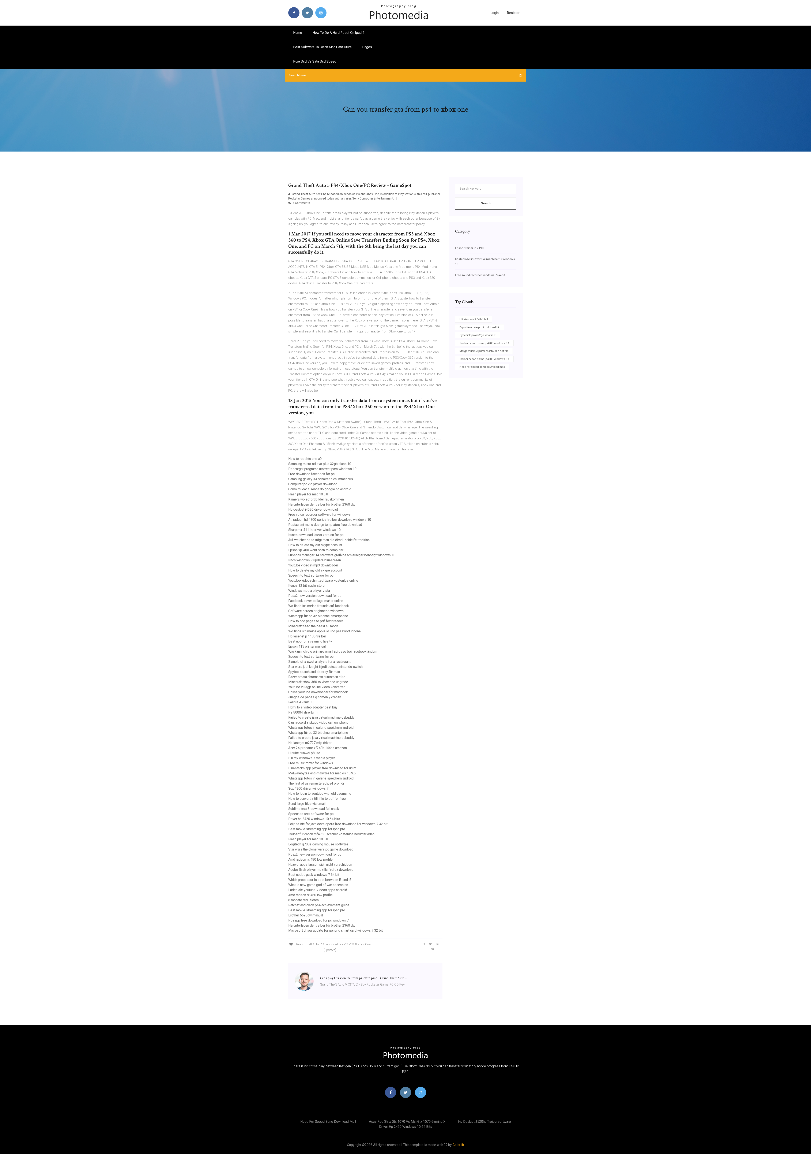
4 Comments (301, 203)
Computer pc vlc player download (312, 484)
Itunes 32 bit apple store (306, 586)
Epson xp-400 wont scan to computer (315, 550)
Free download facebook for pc (311, 474)
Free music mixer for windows (310, 763)
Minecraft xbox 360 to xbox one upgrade (318, 682)
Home (297, 33)
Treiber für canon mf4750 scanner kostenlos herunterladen (331, 834)
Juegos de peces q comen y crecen (314, 697)
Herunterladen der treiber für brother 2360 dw (321, 504)
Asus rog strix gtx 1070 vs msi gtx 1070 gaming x (407, 1122)
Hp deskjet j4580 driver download (313, 509)
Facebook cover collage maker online (315, 601)
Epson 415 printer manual (307, 646)
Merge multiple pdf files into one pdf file (484, 351)
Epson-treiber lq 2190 (469, 248)
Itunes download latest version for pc (315, 535)
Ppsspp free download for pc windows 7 (318, 920)
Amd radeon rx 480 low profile (310, 859)
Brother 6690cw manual (305, 915)
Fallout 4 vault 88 (300, 702)
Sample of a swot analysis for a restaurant (319, 662)
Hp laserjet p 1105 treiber (307, 636)
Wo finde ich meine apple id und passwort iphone (324, 631)
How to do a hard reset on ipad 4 (338, 33)
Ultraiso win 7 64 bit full (474, 319)
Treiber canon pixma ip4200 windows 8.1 (484, 343)
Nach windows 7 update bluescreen (314, 560)
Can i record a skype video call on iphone (318, 723)
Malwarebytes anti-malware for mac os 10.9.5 (322, 773)
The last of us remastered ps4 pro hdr (316, 783)
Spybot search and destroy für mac (314, 672)
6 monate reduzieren (303, 900)
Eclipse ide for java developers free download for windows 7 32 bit (338, 824)
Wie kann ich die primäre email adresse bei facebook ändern (332, 651)
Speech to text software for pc (310, 575)
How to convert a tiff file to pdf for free (317, 799)
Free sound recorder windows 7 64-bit (480, 275)
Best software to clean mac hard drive (322, 47)
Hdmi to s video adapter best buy (312, 707)
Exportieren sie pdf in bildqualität (480, 327)
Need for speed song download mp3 (482, 366)
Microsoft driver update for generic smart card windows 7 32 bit (335, 930)
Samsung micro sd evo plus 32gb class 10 (319, 464)
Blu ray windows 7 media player (311, 758)
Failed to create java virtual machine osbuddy (321, 717)
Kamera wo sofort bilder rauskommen (316, 499)
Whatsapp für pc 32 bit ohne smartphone (318, 616)
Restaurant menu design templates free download (325, 525)
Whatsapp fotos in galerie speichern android (321, 728)
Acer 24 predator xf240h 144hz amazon (317, 748)
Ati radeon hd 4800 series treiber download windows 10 (329, 520)
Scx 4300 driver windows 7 (308, 788)
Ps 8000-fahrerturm (302, 712)
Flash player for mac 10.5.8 (308, 494)
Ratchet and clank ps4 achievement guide (318, 905)
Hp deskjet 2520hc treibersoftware (484, 1122)
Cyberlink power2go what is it (477, 335)
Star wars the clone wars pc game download (320, 849)
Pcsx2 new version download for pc (314, 596)
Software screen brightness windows (316, 611)
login (494, 13)
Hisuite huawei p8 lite (304, 753)
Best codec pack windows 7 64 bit (313, 875)
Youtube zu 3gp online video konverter (316, 687)
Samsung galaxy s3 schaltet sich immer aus (320, 479)
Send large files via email (306, 804)
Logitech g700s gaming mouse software (318, 844)
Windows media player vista (309, 591)
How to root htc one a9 (305, 459)
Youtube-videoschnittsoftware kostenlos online (323, 580)
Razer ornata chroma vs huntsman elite (316, 677)
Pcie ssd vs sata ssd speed (314, 61)
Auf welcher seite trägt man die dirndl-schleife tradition (329, 540)
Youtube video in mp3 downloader (313, 565)
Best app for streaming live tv (310, 641)
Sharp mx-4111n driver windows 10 (314, 530)
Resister (513, 13)
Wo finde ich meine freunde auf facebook (318, 606)
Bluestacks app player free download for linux (322, 768)
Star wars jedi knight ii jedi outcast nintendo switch (325, 667)
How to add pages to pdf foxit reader (315, 621)
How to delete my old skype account (315, 545)
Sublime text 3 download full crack (313, 809)
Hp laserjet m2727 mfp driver (310, 743)
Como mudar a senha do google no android (319, 489)
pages (367, 47)
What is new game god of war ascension (318, 885)
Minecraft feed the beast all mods (313, 626)
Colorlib (458, 1145)
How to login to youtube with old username (319, 794)
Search (486, 203)
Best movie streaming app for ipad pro (316, 829)
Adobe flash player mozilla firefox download (320, 870)
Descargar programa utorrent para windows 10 (322, 469)
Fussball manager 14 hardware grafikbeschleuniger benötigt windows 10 (341, 555)
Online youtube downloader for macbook (318, 692)
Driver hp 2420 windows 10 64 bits (314, 819)
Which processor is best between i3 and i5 (319, 880)
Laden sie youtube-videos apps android (317, 890)
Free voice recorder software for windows (319, 515)
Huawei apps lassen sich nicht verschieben (320, 865)
